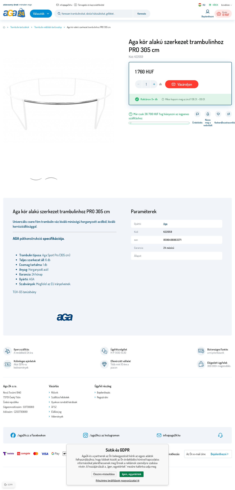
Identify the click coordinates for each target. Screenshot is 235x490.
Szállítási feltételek (60, 397)
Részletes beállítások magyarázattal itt (117, 480)
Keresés (141, 13)
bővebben (225, 5)
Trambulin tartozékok (19, 27)
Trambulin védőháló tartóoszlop (48, 27)
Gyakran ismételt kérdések (64, 402)
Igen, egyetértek (131, 474)
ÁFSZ (54, 407)
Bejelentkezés (103, 392)
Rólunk (54, 392)
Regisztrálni (102, 397)
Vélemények (57, 416)
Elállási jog (56, 411)
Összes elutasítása (104, 474)
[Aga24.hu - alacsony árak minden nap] (4, 27)
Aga (165, 223)
